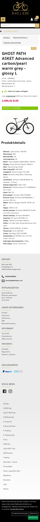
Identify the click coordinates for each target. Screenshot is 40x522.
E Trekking (7, 431)
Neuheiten (6, 480)
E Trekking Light (9, 435)
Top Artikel (5, 334)
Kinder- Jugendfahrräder (11, 471)
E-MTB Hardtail (8, 417)
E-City (5, 440)
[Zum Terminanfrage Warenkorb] (36, 20)
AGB (3, 321)
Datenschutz (6, 318)
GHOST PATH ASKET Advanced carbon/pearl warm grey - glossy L (18, 64)
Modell (6, 38)
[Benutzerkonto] (32, 20)
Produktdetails (20, 38)
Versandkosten (7, 336)
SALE (5, 484)
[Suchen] (37, 25)
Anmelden (5, 349)
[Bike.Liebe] (20, 8)
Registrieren (6, 352)
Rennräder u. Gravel (10, 462)
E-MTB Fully (7, 408)
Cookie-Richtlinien (17, 509)
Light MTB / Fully (9, 449)
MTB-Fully (6, 444)
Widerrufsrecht (7, 339)
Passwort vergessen (8, 355)
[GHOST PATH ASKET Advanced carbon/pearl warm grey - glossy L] (20, 125)
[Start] (1, 32)
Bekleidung (7, 476)
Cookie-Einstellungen (20, 514)
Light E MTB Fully (9, 413)
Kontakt (4, 313)
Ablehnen (34, 514)
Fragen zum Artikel (12, 43)
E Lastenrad (7, 422)
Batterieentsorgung (8, 324)
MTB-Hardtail (7, 453)
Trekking (6, 458)
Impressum (5, 315)
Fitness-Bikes (7, 467)
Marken (6, 489)
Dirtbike (6, 404)
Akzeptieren (33, 518)
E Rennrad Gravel (11, 32)
